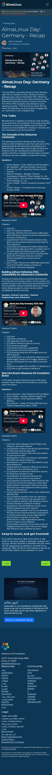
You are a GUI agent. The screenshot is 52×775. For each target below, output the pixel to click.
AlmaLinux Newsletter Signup (19, 620)
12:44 (9, 350)
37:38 (9, 506)
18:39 (9, 240)
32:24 (9, 496)
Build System (7, 704)
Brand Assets (7, 731)
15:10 (9, 471)
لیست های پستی (8, 696)
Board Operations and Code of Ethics (11, 738)
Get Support (33, 670)
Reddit (22, 541)
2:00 (8, 448)
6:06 (8, 458)
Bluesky (30, 688)
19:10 (9, 476)
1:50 (8, 339)
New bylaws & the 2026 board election (24, 12)
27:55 (9, 247)
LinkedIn (41, 541)
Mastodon (32, 541)
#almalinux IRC (34, 702)
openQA (5, 702)
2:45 (9, 341)
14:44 (9, 233)
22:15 (9, 368)
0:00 (8, 228)
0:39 (9, 230)
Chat (29, 672)
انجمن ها (30, 675)
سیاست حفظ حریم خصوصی (12, 718)
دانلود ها (4, 686)
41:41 (9, 263)
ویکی (3, 670)
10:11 (9, 345)
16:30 (9, 357)
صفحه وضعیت (7, 699)
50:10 (9, 524)
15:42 (9, 352)
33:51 (9, 501)
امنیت (3, 707)
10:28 (9, 467)
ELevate (4, 691)
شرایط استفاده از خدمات (11, 721)
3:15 (8, 343)
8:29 (8, 462)
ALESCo (4, 675)
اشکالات (4, 680)
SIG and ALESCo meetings (34, 679)
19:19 (9, 366)
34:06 (9, 253)
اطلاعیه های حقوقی (9, 715)
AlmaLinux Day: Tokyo (11, 97)
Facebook (31, 694)
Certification (7, 672)
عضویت (4, 688)
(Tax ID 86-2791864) (10, 749)
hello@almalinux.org (10, 663)
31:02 (9, 492)
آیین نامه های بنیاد (8, 734)
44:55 (9, 517)
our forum (14, 541)
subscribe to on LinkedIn (19, 546)
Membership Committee (12, 742)
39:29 (9, 510)
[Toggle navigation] (47, 4)
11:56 (9, 348)
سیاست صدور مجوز (9, 723)
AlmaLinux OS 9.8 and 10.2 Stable (16, 11)
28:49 (9, 485)
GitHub (4, 678)
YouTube (5, 543)
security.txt (6, 694)
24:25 (9, 480)
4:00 (9, 453)
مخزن (3, 683)
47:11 (9, 267)
